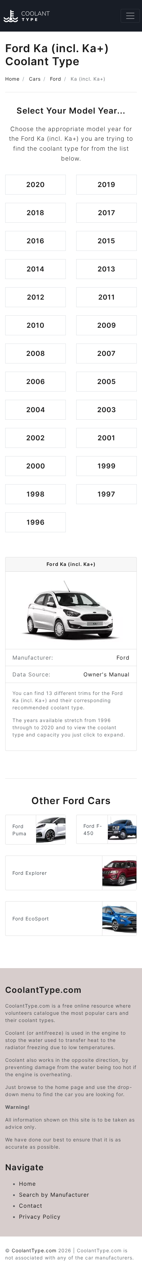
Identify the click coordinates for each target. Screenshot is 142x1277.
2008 (35, 353)
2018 (35, 213)
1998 (36, 494)
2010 (35, 325)
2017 (106, 213)
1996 (36, 522)
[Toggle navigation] (130, 16)
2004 (35, 410)
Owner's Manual (106, 674)
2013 (106, 269)
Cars (35, 79)
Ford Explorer (29, 873)
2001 (106, 438)
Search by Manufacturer (54, 1194)
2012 (35, 297)
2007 (106, 353)
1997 (106, 494)
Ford (55, 79)
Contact (30, 1205)
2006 (35, 382)
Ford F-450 (92, 829)
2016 (35, 241)
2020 (35, 185)
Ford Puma (19, 829)
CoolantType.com (34, 1250)
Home (12, 79)
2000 (35, 466)
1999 (107, 466)
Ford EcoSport (30, 918)
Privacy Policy (40, 1216)
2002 (35, 438)
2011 (106, 297)
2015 (106, 241)
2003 (106, 410)
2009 (106, 325)
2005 (106, 382)
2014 (35, 269)
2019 (106, 185)
